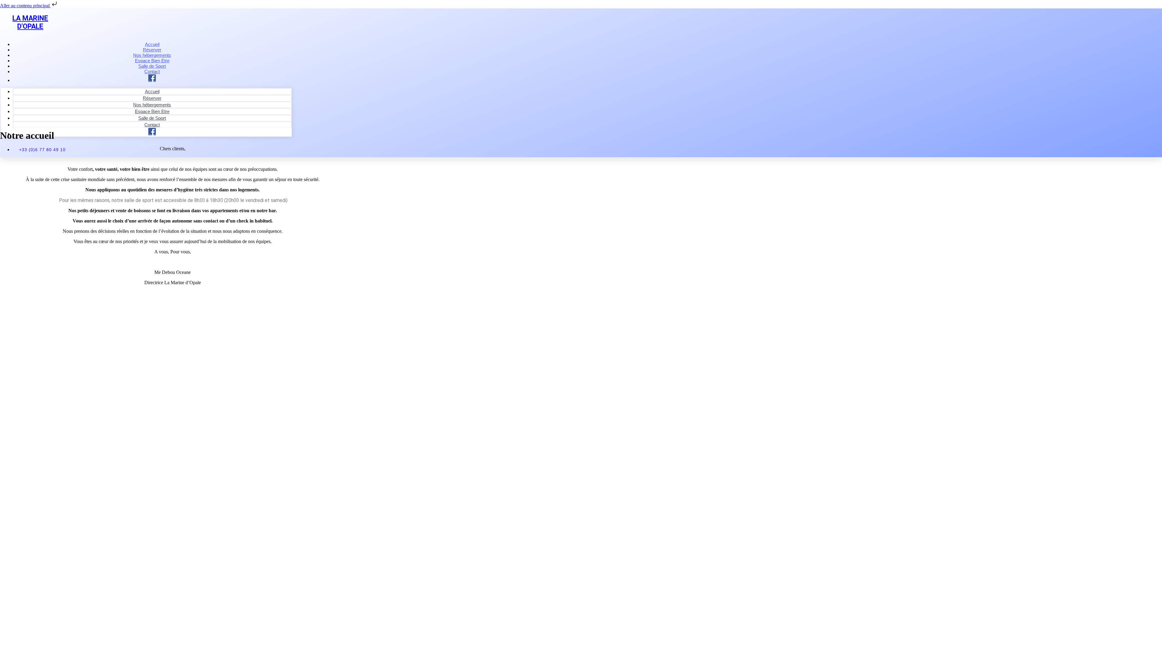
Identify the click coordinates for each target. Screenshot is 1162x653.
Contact (152, 124)
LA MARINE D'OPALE (30, 22)
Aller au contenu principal (25, 5)
